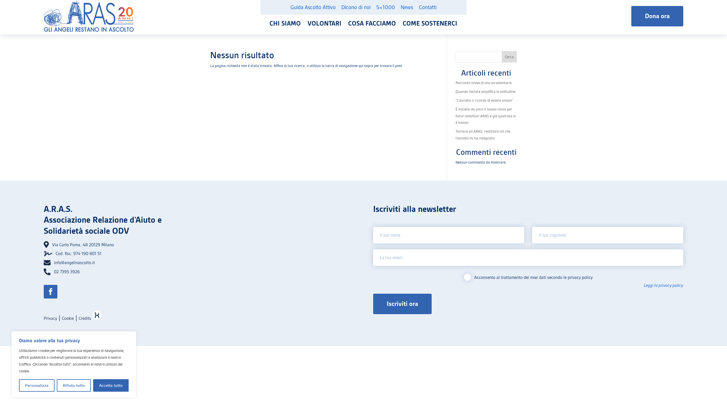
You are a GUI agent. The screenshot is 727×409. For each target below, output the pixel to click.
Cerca (509, 57)
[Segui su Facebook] (50, 292)
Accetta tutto (111, 385)
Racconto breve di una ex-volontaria (484, 83)
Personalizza (37, 385)
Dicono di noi (356, 7)
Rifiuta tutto (74, 385)
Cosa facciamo (372, 23)
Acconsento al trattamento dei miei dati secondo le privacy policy (533, 277)
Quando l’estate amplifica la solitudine (485, 91)
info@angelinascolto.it (74, 262)
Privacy (50, 318)
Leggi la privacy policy (663, 285)
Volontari (324, 23)
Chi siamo (285, 23)
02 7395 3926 (67, 271)
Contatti (427, 7)
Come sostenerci (430, 23)
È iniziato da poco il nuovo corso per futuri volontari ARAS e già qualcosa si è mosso (486, 116)
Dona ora (657, 16)
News (407, 7)
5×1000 (385, 7)
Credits (85, 318)
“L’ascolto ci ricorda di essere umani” (484, 100)
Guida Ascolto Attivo (313, 7)
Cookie (68, 318)
